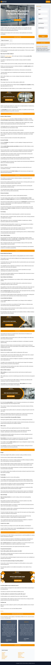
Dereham (3, 658)
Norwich (3, 654)
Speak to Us (18, 250)
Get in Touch (17, 175)
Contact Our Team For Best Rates (17, 113)
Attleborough (20, 653)
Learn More (18, 449)
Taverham (3, 652)
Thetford (19, 654)
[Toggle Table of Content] (10, 40)
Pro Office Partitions (8, 56)
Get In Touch (43, 42)
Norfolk (3, 653)
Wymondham (4, 657)
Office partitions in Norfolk (5, 118)
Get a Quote (18, 532)
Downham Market (21, 657)
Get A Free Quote (18, 645)
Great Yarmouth (4, 656)
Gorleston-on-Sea (21, 652)
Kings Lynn (20, 656)
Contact (48, 1)
